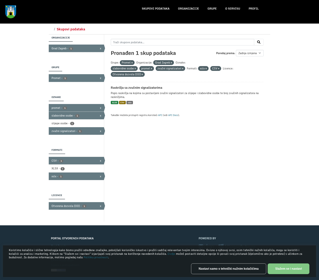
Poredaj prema (225, 53)
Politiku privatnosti (96, 257)
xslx (130, 102)
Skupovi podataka (155, 8)
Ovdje (172, 254)
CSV (122, 102)
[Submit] (259, 42)
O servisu (232, 8)
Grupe (212, 8)
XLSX (114, 102)
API (160, 115)
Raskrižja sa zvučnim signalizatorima (136, 87)
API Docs (173, 115)
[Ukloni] (132, 62)
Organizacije (188, 8)
